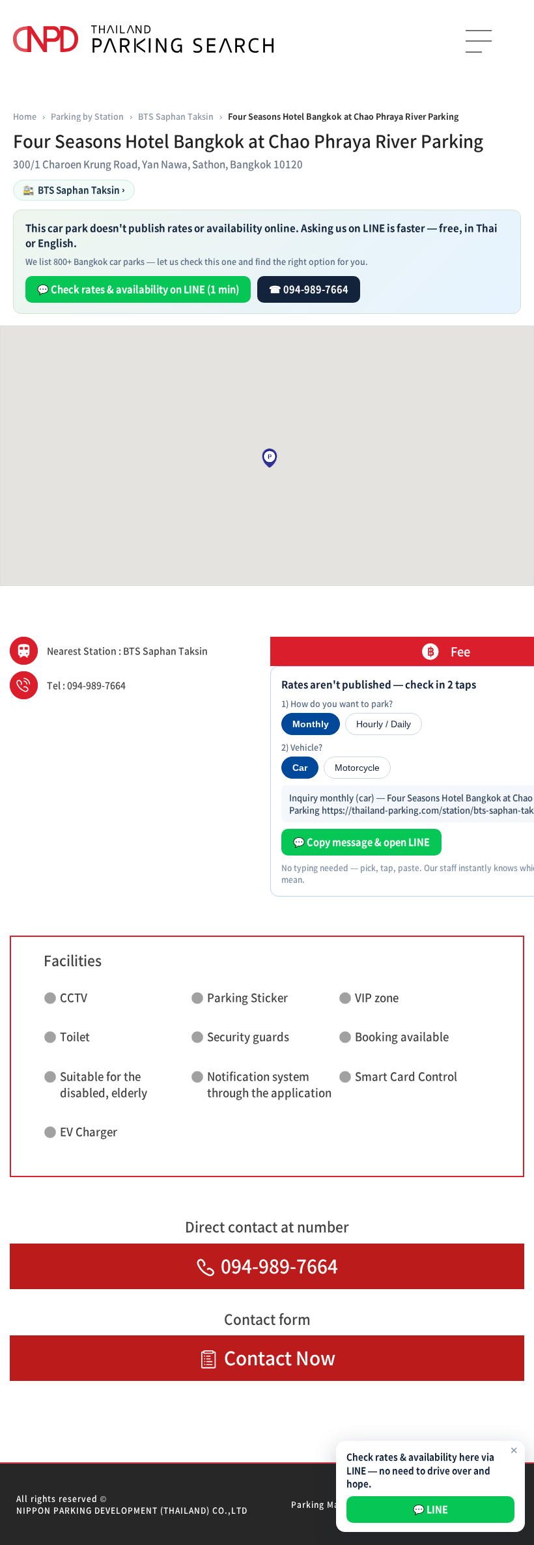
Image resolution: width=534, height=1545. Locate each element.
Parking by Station (87, 116)
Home (24, 116)
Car (299, 767)
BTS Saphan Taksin (176, 116)
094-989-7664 (279, 1266)
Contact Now (279, 1357)
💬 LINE (430, 1509)
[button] (269, 458)
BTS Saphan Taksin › (74, 189)
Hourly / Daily (383, 724)
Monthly (310, 724)
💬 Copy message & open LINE (361, 842)
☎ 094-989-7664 (308, 289)
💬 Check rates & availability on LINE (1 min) (138, 289)
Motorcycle (357, 767)
